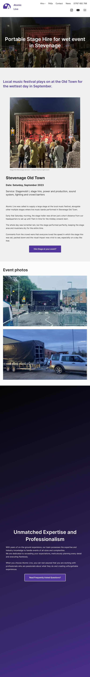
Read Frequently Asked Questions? (45, 577)
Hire (42, 3)
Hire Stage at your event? (45, 249)
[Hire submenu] (44, 3)
